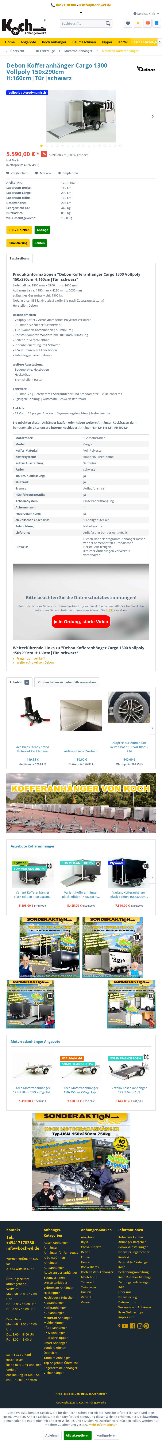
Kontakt (123, 1257)
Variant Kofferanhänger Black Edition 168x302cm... (81, 894)
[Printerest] (146, 1327)
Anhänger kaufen (130, 1237)
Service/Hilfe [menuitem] (146, 14)
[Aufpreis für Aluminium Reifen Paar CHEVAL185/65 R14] (129, 707)
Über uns (124, 1292)
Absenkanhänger (56, 1243)
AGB (121, 1287)
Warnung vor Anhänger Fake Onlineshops (134, 1309)
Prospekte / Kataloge (133, 1262)
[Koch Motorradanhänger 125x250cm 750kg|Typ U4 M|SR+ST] (33, 1068)
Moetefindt (89, 1277)
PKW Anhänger (54, 1333)
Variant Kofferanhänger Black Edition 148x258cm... (32, 894)
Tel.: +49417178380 (20, 1239)
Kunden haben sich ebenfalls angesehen (67, 682)
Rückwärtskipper (56, 1338)
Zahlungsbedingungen (134, 1282)
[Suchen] (108, 23)
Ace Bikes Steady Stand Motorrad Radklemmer (32, 749)
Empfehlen (70, 173)
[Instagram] (140, 1327)
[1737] (112, 948)
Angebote (87, 1237)
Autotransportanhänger (60, 1272)
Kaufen (40, 243)
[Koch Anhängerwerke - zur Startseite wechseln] (24, 27)
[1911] (31, 1004)
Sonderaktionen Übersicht (55, 1350)
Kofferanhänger (55, 1308)
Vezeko (86, 1302)
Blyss (84, 1242)
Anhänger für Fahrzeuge (61, 1252)
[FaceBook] (157, 23)
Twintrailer (88, 1287)
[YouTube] (147, 23)
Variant (86, 1297)
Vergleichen (19, 173)
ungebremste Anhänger (60, 1368)
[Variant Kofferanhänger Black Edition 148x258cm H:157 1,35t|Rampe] (33, 873)
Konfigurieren (106, 1435)
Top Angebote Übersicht (61, 1363)
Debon (85, 1252)
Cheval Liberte (91, 1247)
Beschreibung (19, 258)
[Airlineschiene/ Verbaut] (81, 715)
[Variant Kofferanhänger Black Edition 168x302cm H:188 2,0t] (81, 873)
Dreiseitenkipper (56, 1283)
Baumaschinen (54, 1278)
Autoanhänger (54, 1268)
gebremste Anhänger (59, 1288)
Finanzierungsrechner (134, 1252)
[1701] (49, 948)
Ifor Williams (90, 1267)
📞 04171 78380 (63, 5)
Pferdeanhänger (55, 1328)
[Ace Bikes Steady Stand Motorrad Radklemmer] (33, 711)
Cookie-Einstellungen (133, 1247)
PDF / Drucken (19, 230)
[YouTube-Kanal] (126, 1326)
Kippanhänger (54, 1303)
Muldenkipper (54, 1323)
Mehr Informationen (103, 1425)
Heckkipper (52, 1293)
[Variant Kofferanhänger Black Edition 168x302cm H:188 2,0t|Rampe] (129, 873)
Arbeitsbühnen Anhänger (54, 1260)
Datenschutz (127, 1302)
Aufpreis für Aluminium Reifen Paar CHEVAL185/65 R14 (129, 747)
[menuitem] (86, 23)
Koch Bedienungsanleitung (133, 1269)
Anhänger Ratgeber (132, 1242)
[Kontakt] (138, 23)
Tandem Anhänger (57, 1358)
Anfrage (42, 230)
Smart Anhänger (55, 1343)
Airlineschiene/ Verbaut (81, 751)
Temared (87, 1282)
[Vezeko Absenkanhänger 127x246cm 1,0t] (129, 1068)
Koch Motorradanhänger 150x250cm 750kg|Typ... (80, 1090)
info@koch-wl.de (22, 1248)
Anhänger (51, 1247)
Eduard (86, 1257)
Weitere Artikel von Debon (35, 662)
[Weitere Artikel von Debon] (146, 69)
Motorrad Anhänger (58, 1318)
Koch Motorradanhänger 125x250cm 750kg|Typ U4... (32, 1090)
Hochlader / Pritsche (58, 1298)
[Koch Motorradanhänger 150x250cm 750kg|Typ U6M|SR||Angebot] (81, 1068)
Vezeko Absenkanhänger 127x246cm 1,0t (129, 1090)
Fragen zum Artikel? (30, 658)
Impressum (126, 1317)
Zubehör (19, 682)
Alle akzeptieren (77, 1435)
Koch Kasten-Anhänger (97, 1272)
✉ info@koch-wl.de (94, 5)
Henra (85, 1262)
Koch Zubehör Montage (134, 1277)
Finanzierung (18, 243)
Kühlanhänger (54, 1313)
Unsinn (86, 1292)
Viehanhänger (54, 1373)
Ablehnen (52, 1435)
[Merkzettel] (128, 23)
